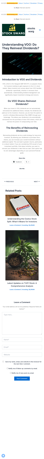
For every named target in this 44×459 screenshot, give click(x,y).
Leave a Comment (15, 225)
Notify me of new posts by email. (23, 373)
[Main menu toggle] (40, 30)
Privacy (40, 3)
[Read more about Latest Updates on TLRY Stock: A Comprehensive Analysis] (22, 255)
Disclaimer (33, 3)
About (21, 3)
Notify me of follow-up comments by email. (22, 368)
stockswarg (31, 30)
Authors (26, 3)
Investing (25, 225)
